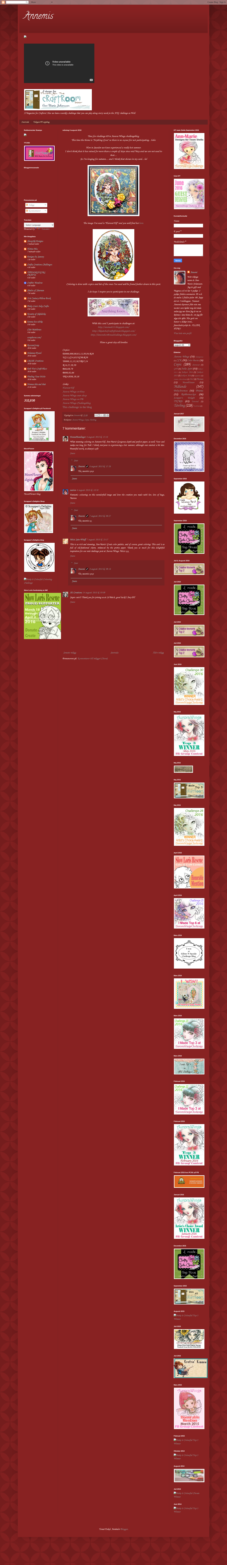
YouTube (196, 406)
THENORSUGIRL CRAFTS (36, 273)
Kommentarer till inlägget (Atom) (92, 658)
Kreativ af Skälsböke (36, 314)
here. (141, 223)
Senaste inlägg (69, 652)
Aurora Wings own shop (74, 395)
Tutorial (195, 401)
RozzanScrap (33, 345)
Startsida (25, 122)
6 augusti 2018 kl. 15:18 (97, 437)
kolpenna (197, 376)
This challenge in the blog (77, 407)
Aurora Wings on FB (73, 399)
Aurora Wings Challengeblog (76, 403)
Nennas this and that (36, 384)
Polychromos (180, 390)
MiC (191, 379)
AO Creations (76, 592)
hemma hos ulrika (34, 321)
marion (73, 490)
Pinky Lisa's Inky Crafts (38, 306)
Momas (200, 379)
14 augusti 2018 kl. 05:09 (94, 592)
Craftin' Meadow (34, 282)
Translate (45, 229)
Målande (180, 387)
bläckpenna (199, 357)
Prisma (199, 390)
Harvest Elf (68, 387)
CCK (179, 360)
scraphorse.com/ (34, 337)
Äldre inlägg (158, 652)
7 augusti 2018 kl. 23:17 (97, 539)
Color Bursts (193, 360)
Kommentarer (34, 211)
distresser (196, 365)
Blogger (124, 1529)
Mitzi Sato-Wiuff (78, 539)
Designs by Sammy (35, 256)
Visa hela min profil (182, 333)
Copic (86, 420)
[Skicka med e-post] (95, 415)
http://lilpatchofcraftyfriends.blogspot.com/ (113, 331)
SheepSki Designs (35, 241)
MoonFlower (188, 382)
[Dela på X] (101, 415)
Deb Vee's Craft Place (37, 368)
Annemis (38, 17)
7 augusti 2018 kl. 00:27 (100, 516)
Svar (76, 460)
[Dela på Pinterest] (107, 415)
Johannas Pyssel (34, 353)
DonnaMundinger (78, 437)
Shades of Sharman (35, 290)
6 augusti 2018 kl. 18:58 (87, 490)
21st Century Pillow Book (38, 298)
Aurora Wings (78, 420)
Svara (72, 453)
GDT (176, 369)
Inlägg (31, 205)
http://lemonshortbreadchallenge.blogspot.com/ (114, 334)
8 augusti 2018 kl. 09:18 (100, 569)
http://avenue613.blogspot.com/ (113, 327)
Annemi (81, 466)
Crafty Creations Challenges (39, 264)
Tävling (93, 420)
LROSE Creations (35, 361)
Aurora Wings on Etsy (73, 391)
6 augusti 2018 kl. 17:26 (100, 466)
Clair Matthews (34, 329)
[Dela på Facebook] (104, 415)
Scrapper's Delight (184, 398)
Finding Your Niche (36, 376)
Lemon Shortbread (180, 379)
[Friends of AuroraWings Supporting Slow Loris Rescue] (42, 638)
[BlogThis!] (98, 415)
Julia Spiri (186, 368)
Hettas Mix (32, 249)
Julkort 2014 (187, 372)
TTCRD (178, 401)
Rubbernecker (188, 394)
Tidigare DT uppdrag (41, 122)
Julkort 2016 (186, 376)
